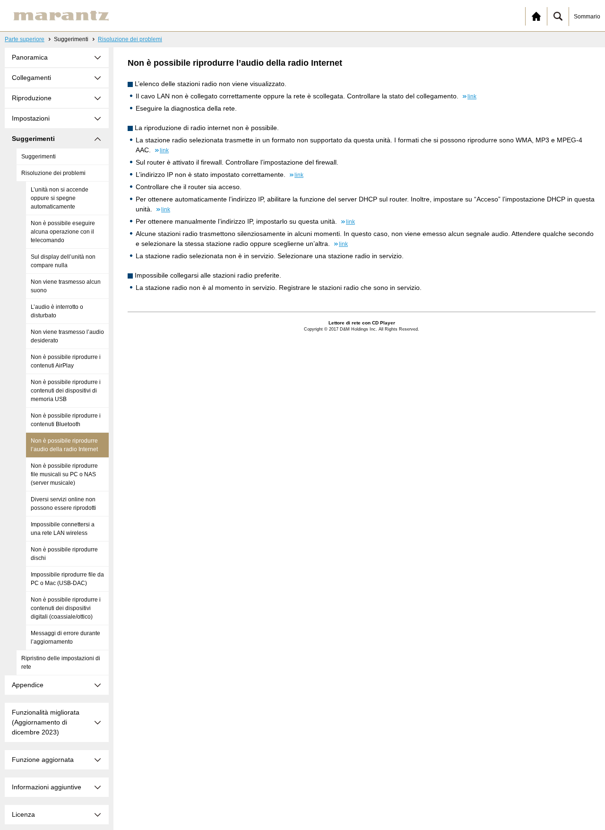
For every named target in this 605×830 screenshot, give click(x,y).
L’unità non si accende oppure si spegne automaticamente (59, 198)
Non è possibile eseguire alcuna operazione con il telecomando (63, 232)
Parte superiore (24, 39)
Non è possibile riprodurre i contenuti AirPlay (66, 361)
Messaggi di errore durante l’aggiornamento (65, 637)
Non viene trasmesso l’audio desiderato (67, 336)
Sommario (587, 16)
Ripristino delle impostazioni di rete (60, 662)
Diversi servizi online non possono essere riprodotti (63, 503)
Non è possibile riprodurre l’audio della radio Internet (64, 445)
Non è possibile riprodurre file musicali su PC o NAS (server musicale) (64, 474)
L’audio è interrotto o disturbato (57, 311)
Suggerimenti (38, 156)
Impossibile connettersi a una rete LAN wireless (63, 528)
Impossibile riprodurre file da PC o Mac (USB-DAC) (67, 578)
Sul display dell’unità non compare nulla (63, 261)
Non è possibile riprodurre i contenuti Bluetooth (66, 420)
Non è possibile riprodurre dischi (64, 553)
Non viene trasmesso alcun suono (66, 286)
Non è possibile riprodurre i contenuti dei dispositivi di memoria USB (66, 390)
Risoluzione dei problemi (130, 39)
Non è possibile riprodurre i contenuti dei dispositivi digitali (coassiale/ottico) (66, 608)
